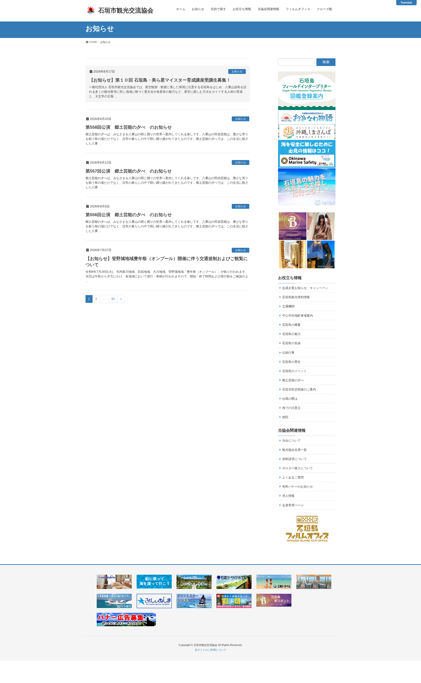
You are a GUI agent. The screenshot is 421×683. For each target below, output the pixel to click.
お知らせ (237, 71)
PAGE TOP (412, 657)
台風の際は (290, 398)
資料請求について (294, 459)
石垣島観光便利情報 (296, 297)
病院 (285, 417)
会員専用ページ (293, 505)
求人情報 (288, 496)
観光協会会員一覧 (294, 449)
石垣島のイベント (294, 371)
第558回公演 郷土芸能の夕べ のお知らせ (129, 127)
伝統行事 (288, 352)
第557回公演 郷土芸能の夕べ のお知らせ (129, 171)
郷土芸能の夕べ (293, 380)
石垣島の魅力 (291, 334)
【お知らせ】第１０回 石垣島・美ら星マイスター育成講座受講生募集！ (160, 80)
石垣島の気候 (291, 343)
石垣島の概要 (291, 324)
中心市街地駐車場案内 (297, 315)
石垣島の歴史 (291, 362)
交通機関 (288, 306)
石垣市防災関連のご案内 (299, 389)
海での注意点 (291, 408)
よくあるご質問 (293, 477)
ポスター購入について (297, 468)
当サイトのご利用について (210, 649)
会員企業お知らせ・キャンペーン (305, 288)
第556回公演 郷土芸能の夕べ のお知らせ (129, 214)
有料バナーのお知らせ (297, 486)
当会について (291, 440)
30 (113, 299)
